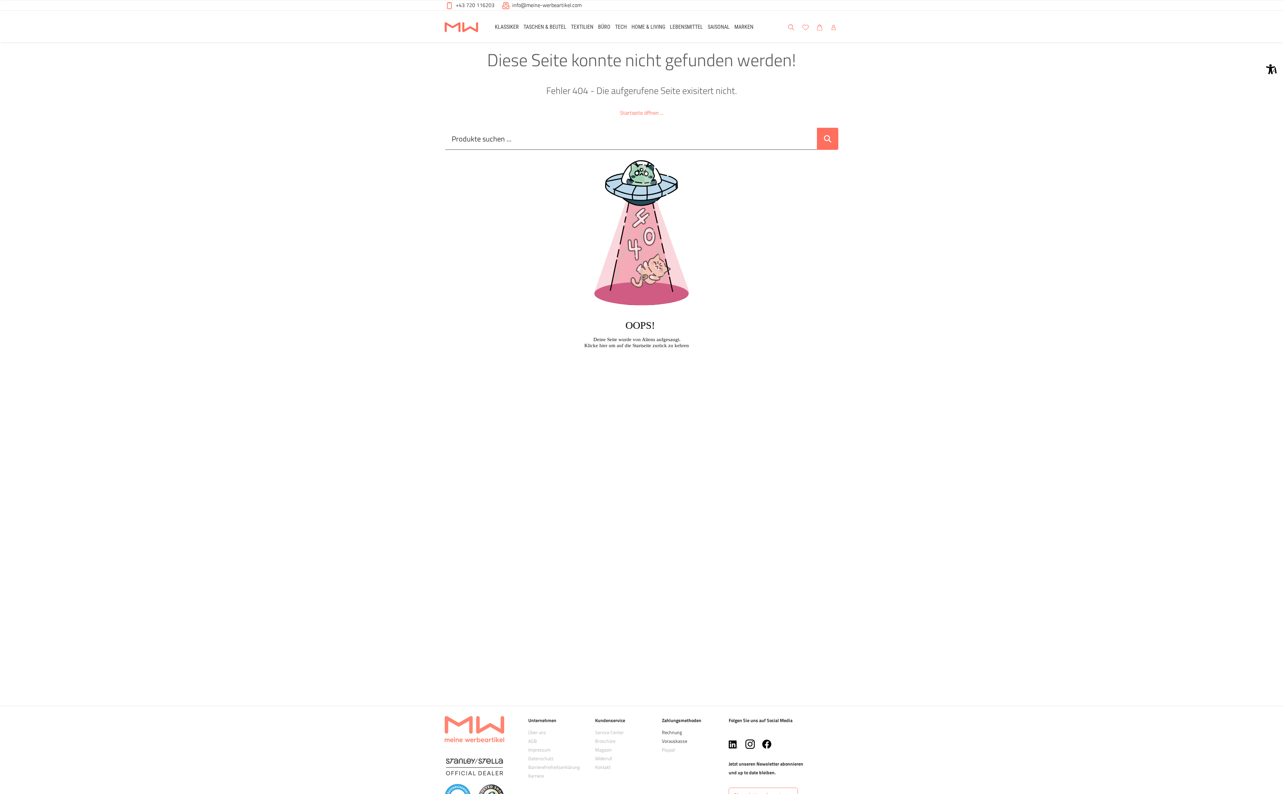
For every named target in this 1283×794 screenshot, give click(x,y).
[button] (1272, 69)
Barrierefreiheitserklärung (554, 767)
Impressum (539, 749)
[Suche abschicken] (827, 139)
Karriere (536, 775)
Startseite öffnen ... (641, 113)
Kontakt (603, 767)
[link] (506, 26)
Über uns (537, 732)
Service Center (609, 732)
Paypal (668, 749)
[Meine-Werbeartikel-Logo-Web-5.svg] (461, 27)
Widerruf (603, 758)
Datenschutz (540, 758)
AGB (532, 741)
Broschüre (605, 741)
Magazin (603, 749)
